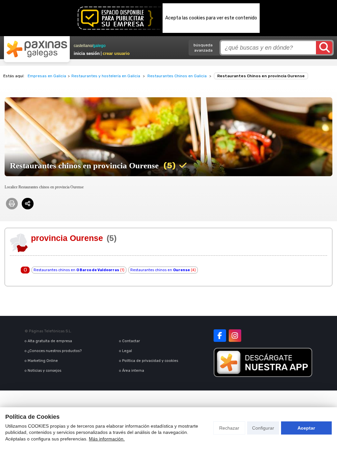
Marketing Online (43, 361)
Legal (127, 351)
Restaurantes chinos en (76, 270)
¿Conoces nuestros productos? (55, 351)
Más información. (107, 438)
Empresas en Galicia (47, 76)
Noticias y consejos (44, 370)
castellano (83, 45)
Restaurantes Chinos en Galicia (177, 76)
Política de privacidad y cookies (150, 361)
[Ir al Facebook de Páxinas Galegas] (220, 335)
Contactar (131, 341)
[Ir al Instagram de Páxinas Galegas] (235, 335)
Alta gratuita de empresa (50, 341)
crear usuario (116, 53)
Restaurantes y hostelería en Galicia (105, 76)
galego (99, 45)
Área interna (133, 370)
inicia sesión (87, 53)
